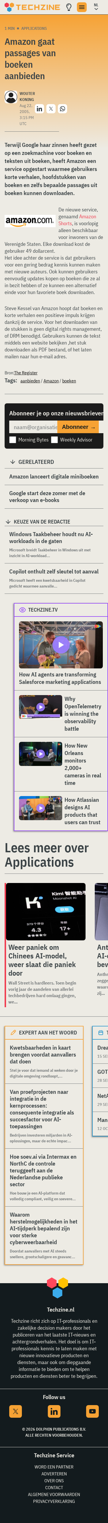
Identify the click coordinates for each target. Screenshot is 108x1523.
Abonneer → (79, 427)
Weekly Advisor (76, 439)
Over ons (54, 1480)
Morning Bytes (33, 439)
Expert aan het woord (48, 1032)
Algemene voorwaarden (54, 1494)
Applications (34, 28)
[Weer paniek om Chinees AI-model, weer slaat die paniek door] (46, 911)
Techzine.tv (43, 609)
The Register (25, 373)
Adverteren (54, 1474)
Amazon (51, 381)
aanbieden (30, 381)
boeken (69, 381)
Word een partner (54, 1467)
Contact (54, 1487)
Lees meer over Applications (47, 854)
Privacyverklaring (54, 1501)
